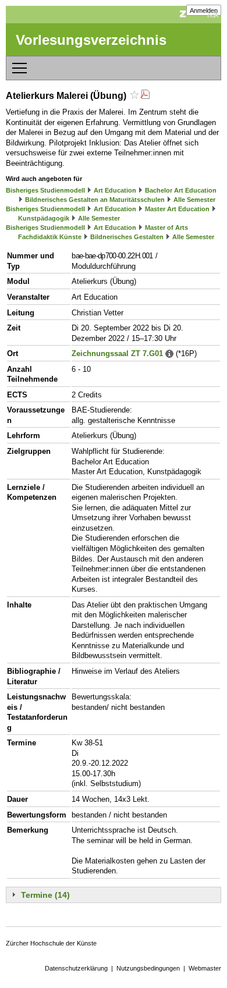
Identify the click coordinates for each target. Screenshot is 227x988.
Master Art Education (177, 208)
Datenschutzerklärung (76, 968)
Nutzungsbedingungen (148, 968)
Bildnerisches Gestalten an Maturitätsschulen (95, 199)
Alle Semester (194, 199)
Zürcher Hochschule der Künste (51, 943)
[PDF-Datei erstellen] (145, 96)
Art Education (115, 190)
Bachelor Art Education (181, 190)
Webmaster (205, 968)
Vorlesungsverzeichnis (91, 40)
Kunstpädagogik (43, 218)
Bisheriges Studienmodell (45, 190)
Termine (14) (45, 895)
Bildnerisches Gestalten (127, 236)
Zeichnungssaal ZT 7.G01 (117, 353)
